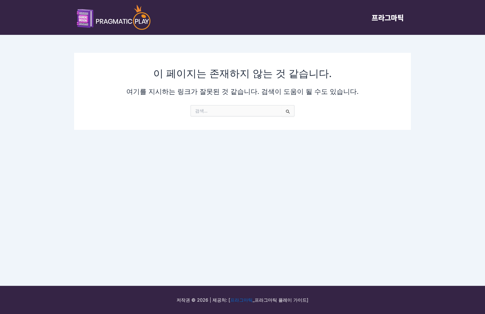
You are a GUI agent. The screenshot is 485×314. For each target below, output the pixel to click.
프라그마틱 (388, 17)
